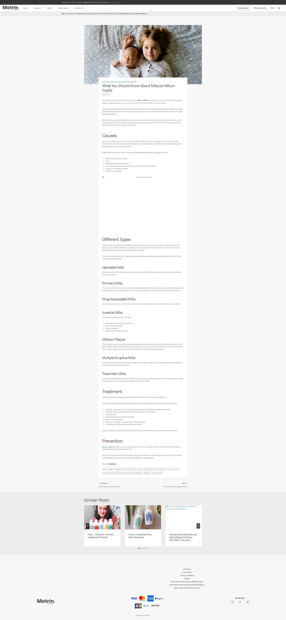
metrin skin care (149, 469)
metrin (139, 469)
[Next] (198, 526)
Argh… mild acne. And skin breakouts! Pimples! (101, 536)
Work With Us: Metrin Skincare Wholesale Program (187, 585)
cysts (111, 469)
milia (169, 469)
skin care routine (136, 473)
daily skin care (119, 469)
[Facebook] (240, 602)
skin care (126, 473)
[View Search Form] (279, 8)
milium (176, 469)
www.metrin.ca (115, 2)
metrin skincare (160, 469)
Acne (103, 81)
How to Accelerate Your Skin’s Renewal (140, 536)
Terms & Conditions (187, 575)
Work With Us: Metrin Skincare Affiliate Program (187, 582)
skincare (146, 473)
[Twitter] (248, 602)
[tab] (138, 548)
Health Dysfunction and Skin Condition (123, 81)
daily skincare (130, 469)
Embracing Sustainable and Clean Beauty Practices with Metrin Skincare (183, 537)
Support (187, 578)
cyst (104, 469)
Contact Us (187, 569)
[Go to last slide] (87, 526)
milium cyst (106, 473)
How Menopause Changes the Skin (175, 485)
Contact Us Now (243, 8)
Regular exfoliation (108, 447)
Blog (107, 81)
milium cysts (117, 473)
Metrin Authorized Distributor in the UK (187, 588)
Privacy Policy (187, 572)
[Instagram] (232, 602)
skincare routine (157, 473)
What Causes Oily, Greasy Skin (109, 485)
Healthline (112, 464)
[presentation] (102, 517)
